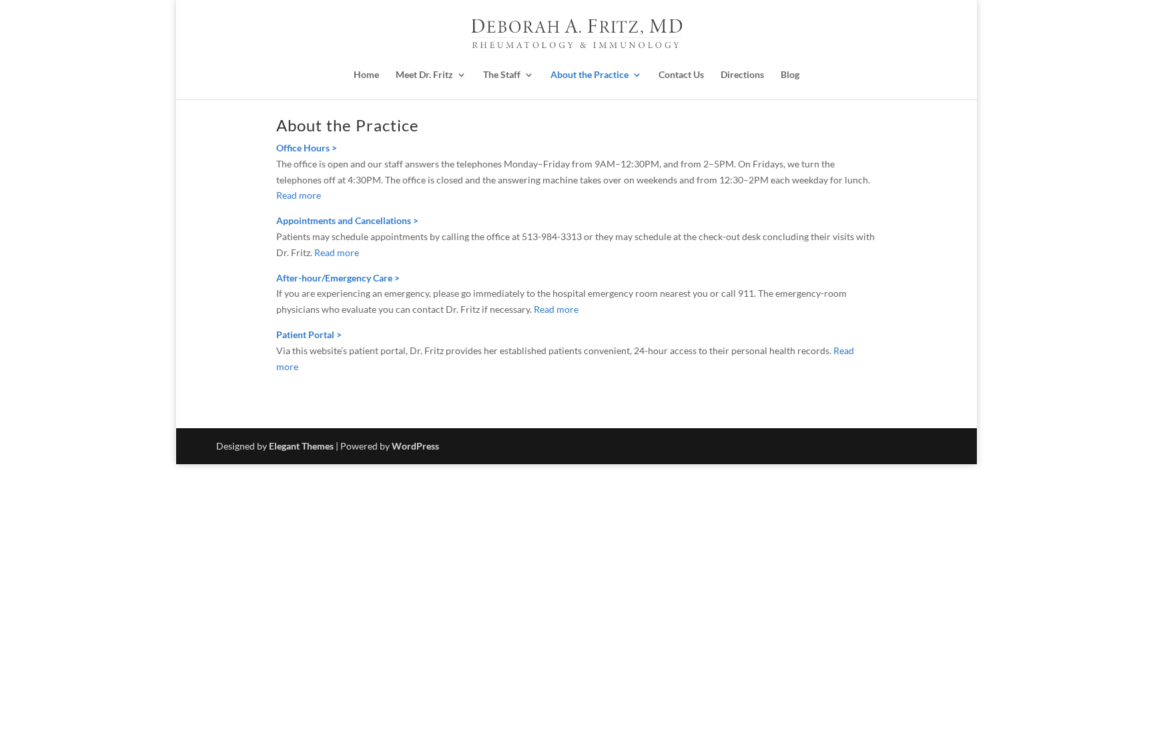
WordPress (415, 446)
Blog (790, 74)
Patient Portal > (309, 334)
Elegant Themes (301, 446)
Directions (742, 74)
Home (366, 74)
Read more (298, 195)
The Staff (501, 74)
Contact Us (681, 74)
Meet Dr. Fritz (424, 74)
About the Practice (589, 74)
